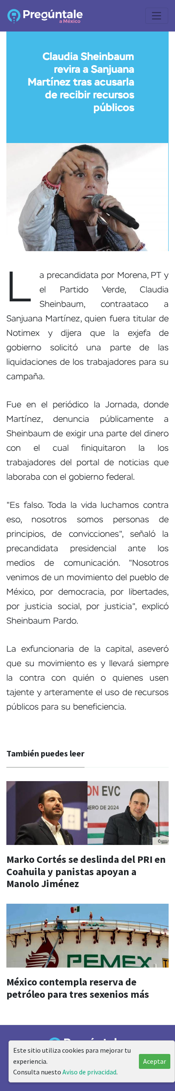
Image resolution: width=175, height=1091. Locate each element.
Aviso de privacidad (89, 1072)
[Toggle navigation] (156, 16)
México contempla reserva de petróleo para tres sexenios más (77, 988)
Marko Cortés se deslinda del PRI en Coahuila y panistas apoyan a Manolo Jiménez (86, 872)
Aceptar (154, 1061)
